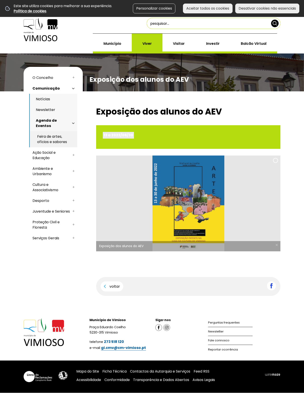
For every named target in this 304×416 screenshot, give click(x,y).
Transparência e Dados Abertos (161, 379)
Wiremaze (272, 374)
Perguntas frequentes (224, 322)
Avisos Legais (204, 379)
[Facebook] (158, 327)
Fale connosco (218, 340)
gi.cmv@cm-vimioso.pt (123, 347)
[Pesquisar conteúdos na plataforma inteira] (274, 23)
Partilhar (271, 285)
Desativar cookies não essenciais (267, 8)
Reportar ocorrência (223, 349)
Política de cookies (30, 11)
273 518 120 (114, 341)
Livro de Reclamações (38, 376)
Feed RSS (201, 371)
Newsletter (216, 331)
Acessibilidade (63, 375)
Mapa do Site (87, 371)
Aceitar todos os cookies (207, 8)
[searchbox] (213, 23)
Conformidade (117, 379)
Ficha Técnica (114, 371)
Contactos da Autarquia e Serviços (160, 371)
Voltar (114, 286)
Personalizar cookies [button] (154, 8)
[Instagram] (166, 327)
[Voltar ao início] (40, 29)
